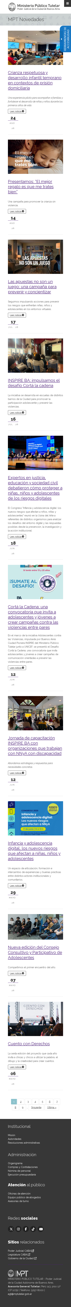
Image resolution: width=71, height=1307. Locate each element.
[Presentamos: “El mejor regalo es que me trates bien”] (35, 158)
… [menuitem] (27, 1107)
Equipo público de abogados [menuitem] (24, 1197)
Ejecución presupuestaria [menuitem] (22, 1174)
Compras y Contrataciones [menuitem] (23, 1167)
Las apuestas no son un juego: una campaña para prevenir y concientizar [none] (32, 286)
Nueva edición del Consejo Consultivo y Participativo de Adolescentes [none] (35, 952)
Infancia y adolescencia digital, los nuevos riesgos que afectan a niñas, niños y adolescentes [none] (34, 851)
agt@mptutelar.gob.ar (20, 1294)
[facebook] (26, 1229)
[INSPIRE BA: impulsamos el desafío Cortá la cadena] (35, 356)
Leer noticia (16, 111)
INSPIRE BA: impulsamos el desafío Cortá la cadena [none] (34, 383)
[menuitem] (21, 1101)
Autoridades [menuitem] (14, 1139)
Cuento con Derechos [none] (29, 1043)
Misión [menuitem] (11, 1135)
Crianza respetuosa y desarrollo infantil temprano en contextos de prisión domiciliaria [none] (35, 80)
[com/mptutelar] (11, 1229)
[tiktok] (33, 1229)
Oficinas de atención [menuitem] (19, 1193)
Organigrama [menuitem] (15, 1163)
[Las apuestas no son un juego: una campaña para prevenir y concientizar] (35, 259)
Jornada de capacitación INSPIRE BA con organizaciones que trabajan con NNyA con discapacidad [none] (35, 745)
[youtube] (41, 1229)
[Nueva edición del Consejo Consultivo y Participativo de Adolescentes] (35, 926)
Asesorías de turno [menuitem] (18, 1201)
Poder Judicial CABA (20, 1250)
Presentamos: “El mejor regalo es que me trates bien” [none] (31, 186)
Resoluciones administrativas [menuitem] (24, 1142)
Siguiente (36, 1107)
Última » (51, 1107)
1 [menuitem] (13, 1101)
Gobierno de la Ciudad (20, 1258)
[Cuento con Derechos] (35, 1019)
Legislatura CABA (17, 1254)
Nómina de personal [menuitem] (19, 1170)
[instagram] (18, 1229)
